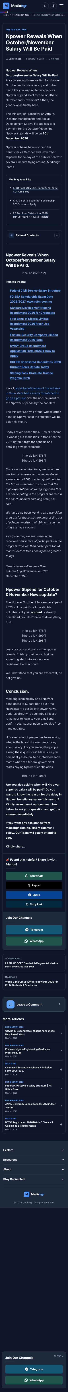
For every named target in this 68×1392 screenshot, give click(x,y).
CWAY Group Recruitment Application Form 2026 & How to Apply (32, 351)
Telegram (36, 929)
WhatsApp (37, 941)
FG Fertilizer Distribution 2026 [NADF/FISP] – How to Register (31, 215)
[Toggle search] (45, 5)
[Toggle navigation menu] (61, 6)
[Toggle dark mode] (53, 5)
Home (6, 15)
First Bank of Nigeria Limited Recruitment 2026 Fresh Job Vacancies (30, 323)
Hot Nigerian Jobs (20, 15)
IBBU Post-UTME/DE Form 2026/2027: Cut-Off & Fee (35, 190)
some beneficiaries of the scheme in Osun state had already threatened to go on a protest (33, 393)
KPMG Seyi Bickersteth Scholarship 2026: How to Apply (34, 202)
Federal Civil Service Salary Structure (35, 290)
